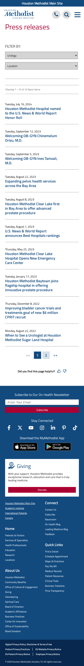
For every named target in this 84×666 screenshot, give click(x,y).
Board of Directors (14, 607)
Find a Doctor (52, 551)
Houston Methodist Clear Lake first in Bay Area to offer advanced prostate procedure (32, 208)
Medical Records (53, 571)
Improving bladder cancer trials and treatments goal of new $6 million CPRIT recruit (33, 312)
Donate (42, 490)
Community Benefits (15, 582)
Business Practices (14, 616)
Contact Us (50, 510)
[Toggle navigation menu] (77, 14)
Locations (10, 560)
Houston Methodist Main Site (42, 3)
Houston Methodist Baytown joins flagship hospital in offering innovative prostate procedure (31, 285)
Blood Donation (13, 631)
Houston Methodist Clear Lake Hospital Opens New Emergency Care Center (30, 258)
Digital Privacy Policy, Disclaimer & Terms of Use (28, 644)
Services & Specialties (16, 540)
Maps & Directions (54, 561)
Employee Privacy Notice (48, 654)
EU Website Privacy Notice (48, 649)
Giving (8, 592)
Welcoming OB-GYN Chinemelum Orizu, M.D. (31, 138)
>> (55, 355)
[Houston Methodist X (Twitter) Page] (20, 427)
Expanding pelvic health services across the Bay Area (30, 183)
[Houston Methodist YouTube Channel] (31, 427)
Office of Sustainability (17, 626)
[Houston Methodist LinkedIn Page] (53, 427)
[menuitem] (42, 3)
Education (10, 550)
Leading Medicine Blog (56, 529)
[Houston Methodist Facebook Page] (9, 427)
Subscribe (42, 410)
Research (9, 555)
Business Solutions (55, 586)
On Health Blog (52, 524)
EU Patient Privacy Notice (17, 654)
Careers (9, 518)
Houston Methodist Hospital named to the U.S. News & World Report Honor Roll (33, 113)
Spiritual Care (12, 602)
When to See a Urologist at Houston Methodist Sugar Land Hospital (33, 337)
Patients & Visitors (14, 535)
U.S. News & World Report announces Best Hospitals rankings (32, 233)
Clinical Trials (52, 581)
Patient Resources (54, 576)
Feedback (50, 534)
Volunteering (11, 597)
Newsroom (50, 519)
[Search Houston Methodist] (66, 14)
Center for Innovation (16, 621)
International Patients (16, 513)
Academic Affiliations (16, 611)
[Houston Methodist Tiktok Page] (75, 427)
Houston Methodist (15, 577)
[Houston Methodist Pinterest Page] (64, 427)
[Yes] (59, 371)
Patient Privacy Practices (17, 649)
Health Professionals (16, 545)
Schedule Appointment (56, 556)
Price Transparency (54, 591)
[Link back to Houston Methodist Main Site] (19, 15)
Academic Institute (14, 508)
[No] (64, 371)
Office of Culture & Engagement (21, 587)
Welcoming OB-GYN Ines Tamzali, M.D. (31, 160)
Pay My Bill (51, 566)
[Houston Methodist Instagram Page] (42, 427)
